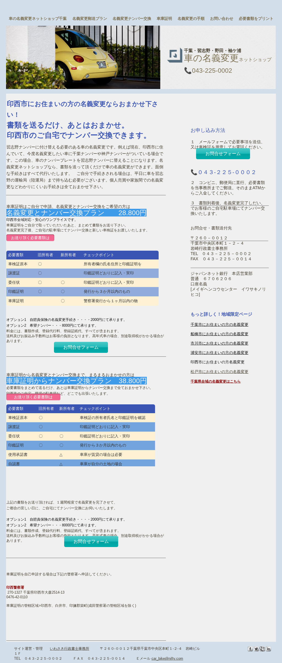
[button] (83, 57)
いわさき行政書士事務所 (69, 648)
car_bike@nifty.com (167, 658)
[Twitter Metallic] (256, 648)
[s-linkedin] (268, 648)
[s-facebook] (250, 648)
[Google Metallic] (262, 648)
